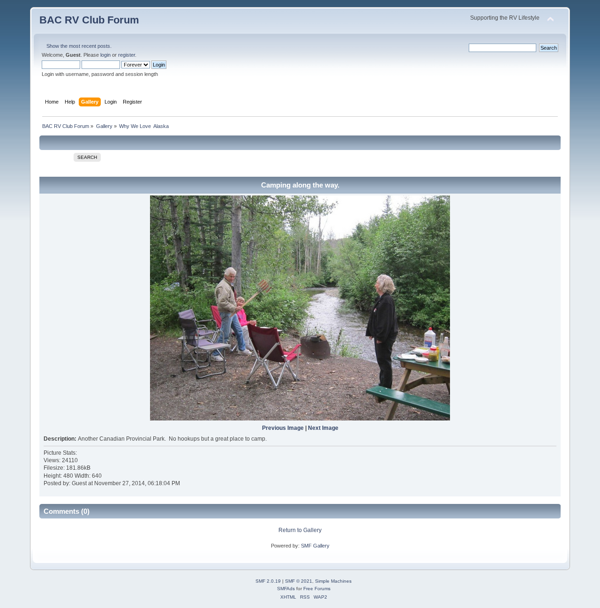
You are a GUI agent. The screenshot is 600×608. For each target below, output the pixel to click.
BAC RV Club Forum (89, 20)
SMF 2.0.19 (268, 581)
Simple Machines (333, 581)
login (105, 55)
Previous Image (283, 428)
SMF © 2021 (298, 581)
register (126, 55)
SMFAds (286, 588)
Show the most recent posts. (79, 46)
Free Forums (316, 588)
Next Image (323, 428)
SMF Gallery (315, 545)
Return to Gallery (300, 530)
